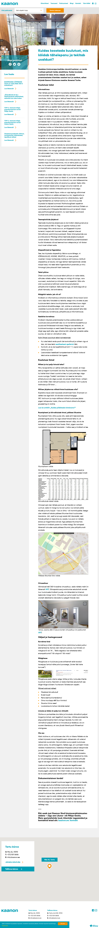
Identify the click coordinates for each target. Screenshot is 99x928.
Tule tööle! (86, 3)
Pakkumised (63, 3)
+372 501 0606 (12, 855)
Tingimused (5, 925)
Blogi (71, 3)
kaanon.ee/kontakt (68, 820)
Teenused (54, 3)
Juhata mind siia (12, 862)
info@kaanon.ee (13, 857)
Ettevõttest (45, 3)
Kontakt (78, 3)
